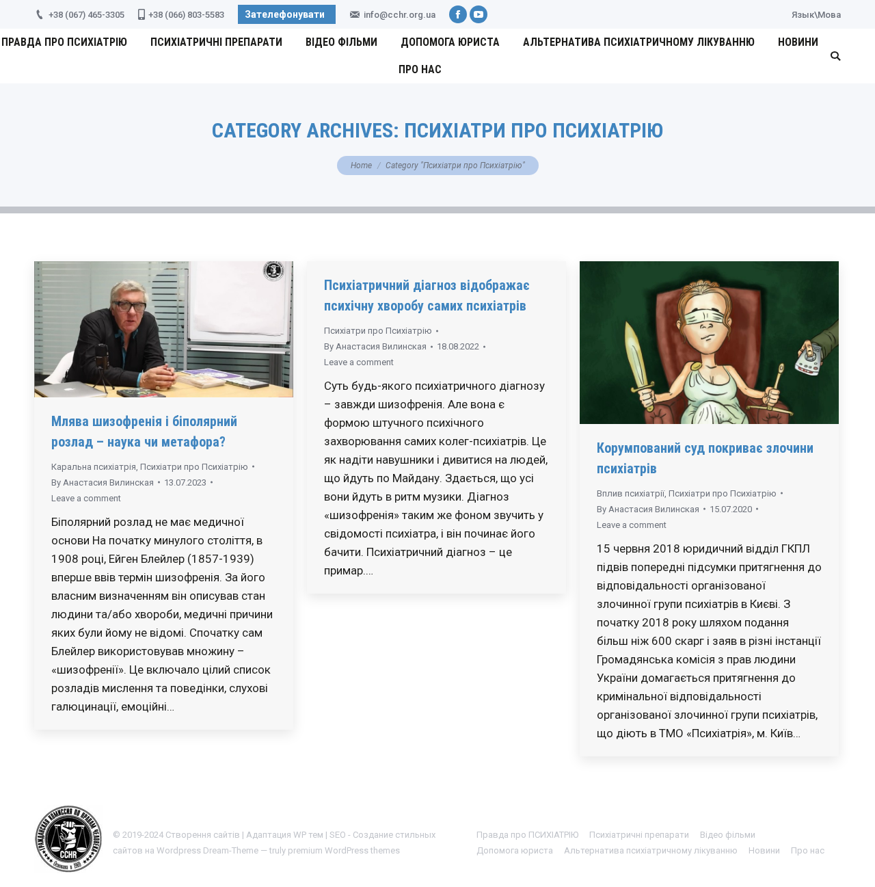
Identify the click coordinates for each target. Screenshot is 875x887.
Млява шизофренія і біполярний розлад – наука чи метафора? (144, 431)
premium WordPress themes (344, 850)
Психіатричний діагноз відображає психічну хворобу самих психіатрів (427, 295)
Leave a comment (86, 498)
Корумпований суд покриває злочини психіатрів (705, 458)
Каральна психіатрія (93, 467)
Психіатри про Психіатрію (194, 467)
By (102, 482)
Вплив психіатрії (630, 493)
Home (361, 165)
